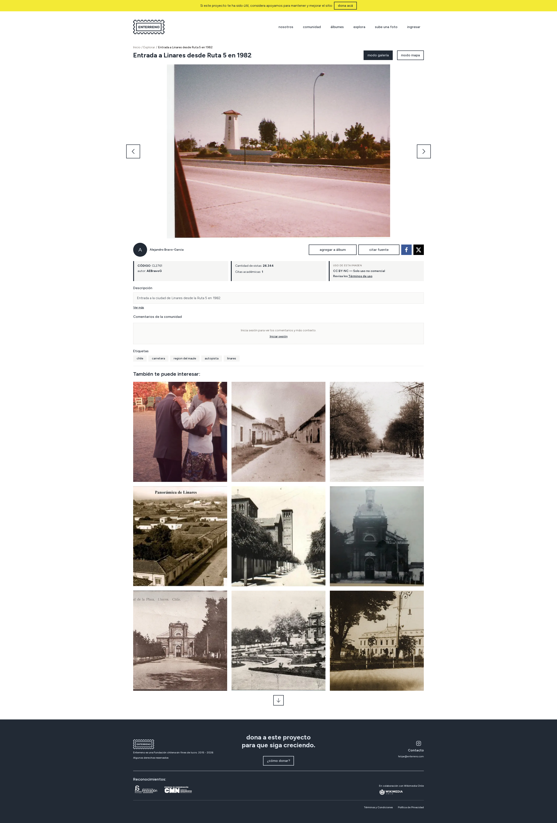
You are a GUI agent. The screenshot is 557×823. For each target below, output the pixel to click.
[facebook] (406, 250)
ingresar (413, 27)
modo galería (378, 55)
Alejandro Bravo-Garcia (167, 249)
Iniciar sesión (279, 336)
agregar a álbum (333, 250)
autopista (211, 358)
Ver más (138, 307)
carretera (158, 358)
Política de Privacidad (411, 807)
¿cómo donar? (278, 761)
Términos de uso (360, 276)
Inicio (137, 47)
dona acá (345, 5)
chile (140, 358)
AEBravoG (154, 271)
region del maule (185, 358)
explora (359, 27)
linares (231, 358)
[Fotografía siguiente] (424, 151)
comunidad (312, 27)
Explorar (149, 47)
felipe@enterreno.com (411, 756)
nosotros (285, 27)
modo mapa (410, 55)
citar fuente (379, 250)
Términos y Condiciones (378, 807)
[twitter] (418, 250)
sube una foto (386, 27)
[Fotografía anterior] (133, 151)
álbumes (337, 27)
